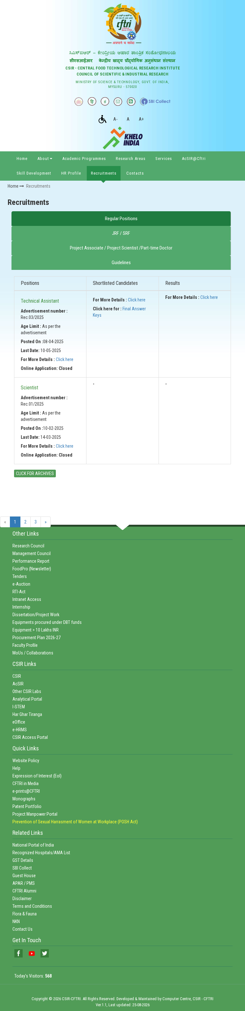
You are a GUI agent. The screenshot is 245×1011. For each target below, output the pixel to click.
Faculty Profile (25, 645)
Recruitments (103, 173)
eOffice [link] (18, 722)
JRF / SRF (121, 233)
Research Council (28, 545)
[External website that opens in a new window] (155, 101)
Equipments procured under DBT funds (47, 622)
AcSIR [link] (18, 683)
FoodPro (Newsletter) (31, 568)
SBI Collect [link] (22, 867)
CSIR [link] (16, 676)
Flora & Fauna (24, 913)
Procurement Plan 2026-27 (36, 637)
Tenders (19, 576)
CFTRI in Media (25, 783)
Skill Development (34, 173)
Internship (21, 607)
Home (22, 158)
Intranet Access (26, 599)
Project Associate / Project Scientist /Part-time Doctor (121, 248)
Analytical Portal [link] (27, 699)
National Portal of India (33, 845)
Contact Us (22, 929)
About (43, 158)
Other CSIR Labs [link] (26, 691)
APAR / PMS (23, 883)
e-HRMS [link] (19, 729)
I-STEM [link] (18, 706)
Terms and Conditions (32, 906)
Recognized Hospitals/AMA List (41, 852)
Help (16, 768)
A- (115, 119)
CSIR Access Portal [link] (30, 737)
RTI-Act (19, 591)
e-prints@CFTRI (26, 791)
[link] (18, 953)
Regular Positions (121, 218)
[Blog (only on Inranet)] (131, 101)
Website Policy (25, 760)
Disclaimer (22, 898)
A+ (141, 119)
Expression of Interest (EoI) (37, 775)
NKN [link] (16, 921)
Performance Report (30, 561)
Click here (64, 359)
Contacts (135, 173)
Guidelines (121, 262)
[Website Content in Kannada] (105, 101)
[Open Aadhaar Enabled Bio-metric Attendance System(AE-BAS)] (79, 101)
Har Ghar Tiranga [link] (27, 714)
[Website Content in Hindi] (92, 101)
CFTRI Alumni (24, 890)
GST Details (22, 860)
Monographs (23, 798)
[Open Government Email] (118, 101)
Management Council (31, 553)
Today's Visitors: (33, 976)
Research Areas (130, 158)
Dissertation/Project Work (35, 614)
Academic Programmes (84, 158)
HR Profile (71, 173)
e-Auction (21, 584)
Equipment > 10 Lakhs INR (35, 629)
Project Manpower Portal (34, 814)
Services (163, 158)
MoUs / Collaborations (32, 652)
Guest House (24, 875)
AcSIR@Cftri (194, 158)
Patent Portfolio (26, 806)
